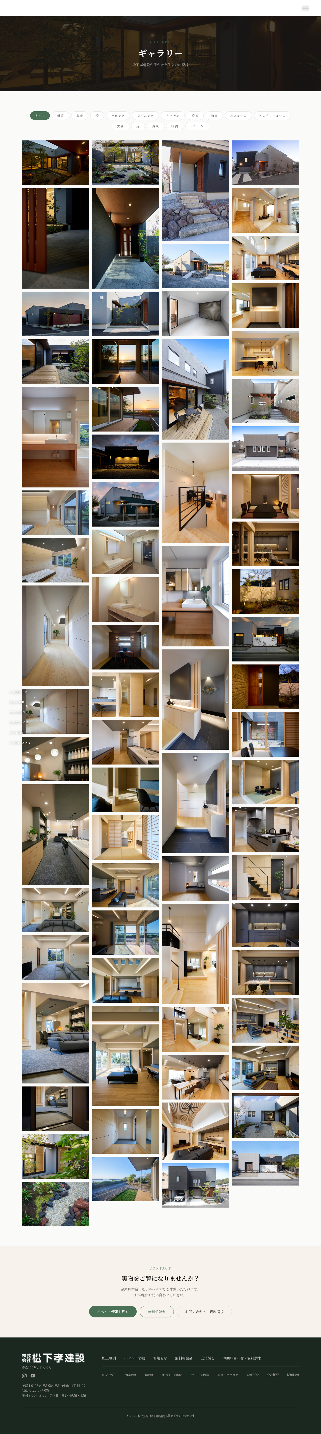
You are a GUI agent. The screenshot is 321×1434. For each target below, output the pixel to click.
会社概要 (273, 1375)
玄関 (120, 126)
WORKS (18, 712)
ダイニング (145, 115)
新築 (60, 115)
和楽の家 (131, 1375)
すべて (40, 115)
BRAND (17, 702)
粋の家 (149, 1375)
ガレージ (197, 126)
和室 (214, 115)
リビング (118, 115)
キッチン (172, 115)
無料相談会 (157, 1311)
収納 (174, 126)
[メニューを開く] (305, 8)
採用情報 (293, 1375)
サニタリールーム (272, 115)
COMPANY (20, 742)
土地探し (208, 1358)
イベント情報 (134, 1358)
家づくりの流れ (172, 1375)
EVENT (17, 732)
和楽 (79, 115)
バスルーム (238, 115)
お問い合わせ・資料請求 (204, 1311)
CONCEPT (20, 692)
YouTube (252, 1375)
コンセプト (109, 1375)
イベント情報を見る (113, 1311)
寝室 (195, 115)
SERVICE (19, 722)
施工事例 (109, 1358)
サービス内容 (200, 1375)
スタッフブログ (227, 1375)
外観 (155, 126)
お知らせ (160, 1358)
